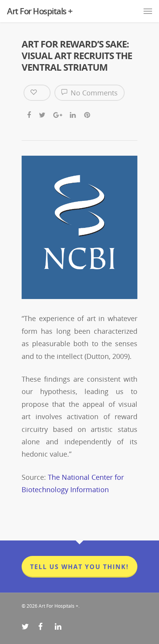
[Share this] (30, 112)
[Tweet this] (43, 112)
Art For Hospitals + (40, 11)
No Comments (93, 92)
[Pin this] (88, 112)
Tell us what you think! (79, 566)
